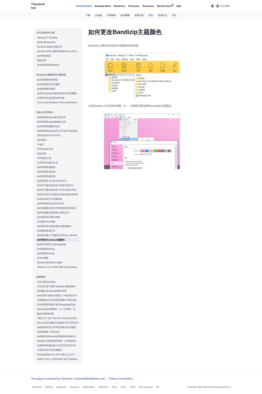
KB (157, 387)
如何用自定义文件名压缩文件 (52, 180)
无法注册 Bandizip (46, 282)
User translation (146, 387)
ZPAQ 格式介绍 (45, 149)
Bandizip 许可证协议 (47, 37)
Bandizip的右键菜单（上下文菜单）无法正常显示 (58, 309)
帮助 (151, 15)
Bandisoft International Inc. (219, 387)
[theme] (212, 6)
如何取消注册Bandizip (48, 65)
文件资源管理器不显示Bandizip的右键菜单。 (58, 304)
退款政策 (41, 60)
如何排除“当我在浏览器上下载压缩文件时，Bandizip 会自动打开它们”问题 (58, 295)
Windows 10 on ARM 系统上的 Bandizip (57, 267)
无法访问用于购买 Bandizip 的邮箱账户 (56, 286)
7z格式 (40, 144)
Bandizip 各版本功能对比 (49, 46)
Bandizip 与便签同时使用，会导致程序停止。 (58, 341)
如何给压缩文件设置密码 (49, 199)
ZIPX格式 (42, 140)
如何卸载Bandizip (46, 249)
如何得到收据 (44, 55)
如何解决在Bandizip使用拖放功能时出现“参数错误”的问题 (58, 336)
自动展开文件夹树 (46, 221)
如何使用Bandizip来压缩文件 (51, 117)
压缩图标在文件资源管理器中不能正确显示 (58, 300)
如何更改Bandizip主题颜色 (51, 239)
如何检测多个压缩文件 (48, 331)
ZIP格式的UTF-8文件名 (49, 135)
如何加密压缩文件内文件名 (50, 203)
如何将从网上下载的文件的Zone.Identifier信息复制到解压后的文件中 (58, 235)
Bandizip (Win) (84, 6)
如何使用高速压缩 (46, 176)
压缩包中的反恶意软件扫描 (50, 98)
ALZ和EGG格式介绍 (47, 162)
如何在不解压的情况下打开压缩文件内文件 (58, 190)
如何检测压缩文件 (46, 230)
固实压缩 (41, 153)
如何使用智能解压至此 (48, 126)
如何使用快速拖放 (46, 167)
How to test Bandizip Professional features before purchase (58, 102)
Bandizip (49, 387)
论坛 (178, 6)
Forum (123, 387)
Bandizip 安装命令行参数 (49, 262)
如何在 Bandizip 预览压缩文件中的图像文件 (58, 93)
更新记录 (139, 15)
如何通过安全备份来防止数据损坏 (54, 226)
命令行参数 (43, 258)
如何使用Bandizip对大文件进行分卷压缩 (57, 131)
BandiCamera (165, 6)
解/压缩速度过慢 (45, 313)
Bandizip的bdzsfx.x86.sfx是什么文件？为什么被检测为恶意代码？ (58, 354)
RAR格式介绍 (44, 158)
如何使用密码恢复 (46, 88)
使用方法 (162, 15)
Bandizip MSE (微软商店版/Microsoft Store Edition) (58, 51)
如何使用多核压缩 (46, 171)
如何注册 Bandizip (46, 42)
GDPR (132, 387)
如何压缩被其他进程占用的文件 (53, 212)
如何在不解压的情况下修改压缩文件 (55, 185)
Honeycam (133, 6)
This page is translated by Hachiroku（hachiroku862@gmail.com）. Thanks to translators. (82, 378)
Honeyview (148, 6)
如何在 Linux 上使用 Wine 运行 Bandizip (57, 359)
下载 (88, 15)
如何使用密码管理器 (47, 79)
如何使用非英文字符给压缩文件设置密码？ (58, 327)
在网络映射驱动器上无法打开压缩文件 (56, 345)
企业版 (98, 15)
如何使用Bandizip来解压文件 (51, 121)
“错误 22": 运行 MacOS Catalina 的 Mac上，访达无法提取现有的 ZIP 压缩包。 (58, 318)
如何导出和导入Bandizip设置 (51, 244)
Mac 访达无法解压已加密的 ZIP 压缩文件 (58, 322)
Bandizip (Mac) (103, 6)
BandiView (119, 6)
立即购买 (111, 15)
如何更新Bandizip (46, 253)
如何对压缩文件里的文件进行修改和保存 (57, 194)
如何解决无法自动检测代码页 (52, 291)
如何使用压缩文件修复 (48, 84)
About (114, 387)
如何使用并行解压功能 (48, 217)
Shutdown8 (103, 387)
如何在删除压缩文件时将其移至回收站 (56, 208)
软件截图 (125, 15)
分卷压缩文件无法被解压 (49, 350)
